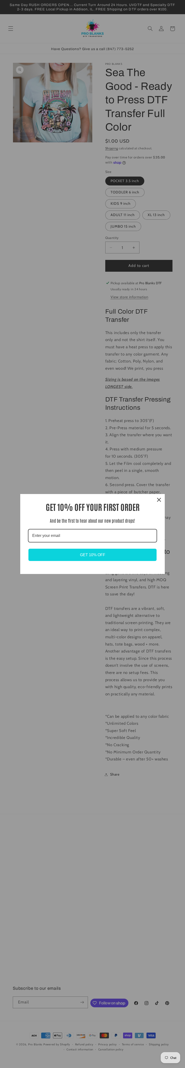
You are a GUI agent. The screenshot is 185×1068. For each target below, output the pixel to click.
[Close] (159, 500)
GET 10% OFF (92, 555)
